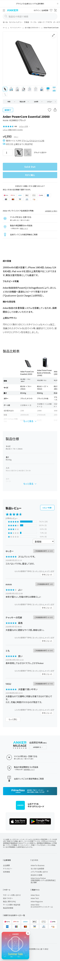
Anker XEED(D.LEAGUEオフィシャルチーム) (42, 905)
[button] (4, 10)
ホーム (5, 27)
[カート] (55, 10)
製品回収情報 (8, 908)
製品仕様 (22, 101)
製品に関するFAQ (9, 901)
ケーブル (33, 22)
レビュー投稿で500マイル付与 (13, 130)
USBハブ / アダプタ (45, 22)
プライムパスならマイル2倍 (33, 140)
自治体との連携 (36, 875)
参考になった (47, 574)
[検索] (5, 16)
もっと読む (13, 719)
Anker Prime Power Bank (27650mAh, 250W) (44, 372)
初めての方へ (8, 898)
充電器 (26, 22)
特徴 (9, 101)
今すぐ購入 (30, 175)
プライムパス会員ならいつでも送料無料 (30, 3)
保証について (24, 228)
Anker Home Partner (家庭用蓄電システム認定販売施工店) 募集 (43, 880)
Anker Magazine (37, 901)
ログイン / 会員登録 (41, 10)
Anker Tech (35, 898)
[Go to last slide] (7, 58)
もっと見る (28, 421)
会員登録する (37, 747)
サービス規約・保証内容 (11, 904)
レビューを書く (47, 507)
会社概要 (6, 865)
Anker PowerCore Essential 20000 (27, 372)
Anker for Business (37, 865)
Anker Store (35, 895)
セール (5, 22)
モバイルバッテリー (16, 22)
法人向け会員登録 (37, 868)
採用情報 (6, 872)
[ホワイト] (28, 152)
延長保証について (29, 769)
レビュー (49, 101)
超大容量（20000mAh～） (32, 27)
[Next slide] (53, 58)
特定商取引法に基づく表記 (38, 949)
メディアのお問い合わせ (39, 872)
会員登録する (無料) (51, 211)
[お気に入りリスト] (51, 10)
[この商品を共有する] (55, 110)
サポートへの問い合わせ (12, 895)
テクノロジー (7, 868)
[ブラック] (19, 152)
